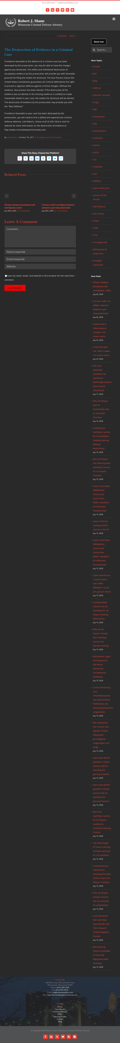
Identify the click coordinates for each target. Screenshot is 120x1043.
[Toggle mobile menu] (114, 18)
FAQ (95, 123)
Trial (95, 235)
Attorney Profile (60, 1016)
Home (60, 1006)
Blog (95, 80)
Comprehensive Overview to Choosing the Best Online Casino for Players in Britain (102, 874)
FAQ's (60, 1014)
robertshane (12, 137)
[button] (6, 196)
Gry (94, 159)
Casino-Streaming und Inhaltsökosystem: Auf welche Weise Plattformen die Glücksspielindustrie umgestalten (103, 699)
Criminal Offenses (60, 1011)
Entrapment (99, 116)
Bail (95, 73)
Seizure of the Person (100, 197)
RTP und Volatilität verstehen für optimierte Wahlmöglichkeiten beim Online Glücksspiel (102, 378)
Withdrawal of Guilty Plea (100, 251)
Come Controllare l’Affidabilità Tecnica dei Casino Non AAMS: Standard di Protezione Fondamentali (101, 498)
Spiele (96, 220)
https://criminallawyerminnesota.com (62, 995)
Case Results (60, 1009)
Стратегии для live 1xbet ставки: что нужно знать (101, 351)
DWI (95, 109)
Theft (95, 228)
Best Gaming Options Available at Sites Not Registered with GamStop (101, 955)
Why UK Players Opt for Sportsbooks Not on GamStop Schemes (101, 409)
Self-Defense (99, 206)
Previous (62, 35)
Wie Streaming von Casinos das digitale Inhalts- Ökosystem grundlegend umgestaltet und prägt (101, 735)
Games (96, 145)
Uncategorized (43, 137)
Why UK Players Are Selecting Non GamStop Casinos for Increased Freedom (101, 467)
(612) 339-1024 (63, 987)
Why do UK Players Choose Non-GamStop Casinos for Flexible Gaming (101, 637)
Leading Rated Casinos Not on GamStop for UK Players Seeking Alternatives (101, 610)
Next (72, 35)
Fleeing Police (99, 130)
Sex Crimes (98, 213)
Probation (97, 166)
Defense (97, 88)
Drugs (96, 102)
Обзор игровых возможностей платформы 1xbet (102, 286)
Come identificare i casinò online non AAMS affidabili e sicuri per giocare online (102, 583)
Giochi (96, 152)
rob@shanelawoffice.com (67, 2)
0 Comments (56, 137)
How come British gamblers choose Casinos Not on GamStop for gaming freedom (101, 766)
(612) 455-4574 (62, 990)
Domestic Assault (101, 95)
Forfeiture (98, 138)
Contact (60, 1019)
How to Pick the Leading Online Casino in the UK (101, 525)
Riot (95, 173)
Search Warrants (101, 188)
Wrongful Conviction (98, 262)
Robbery (97, 181)
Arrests (96, 66)
